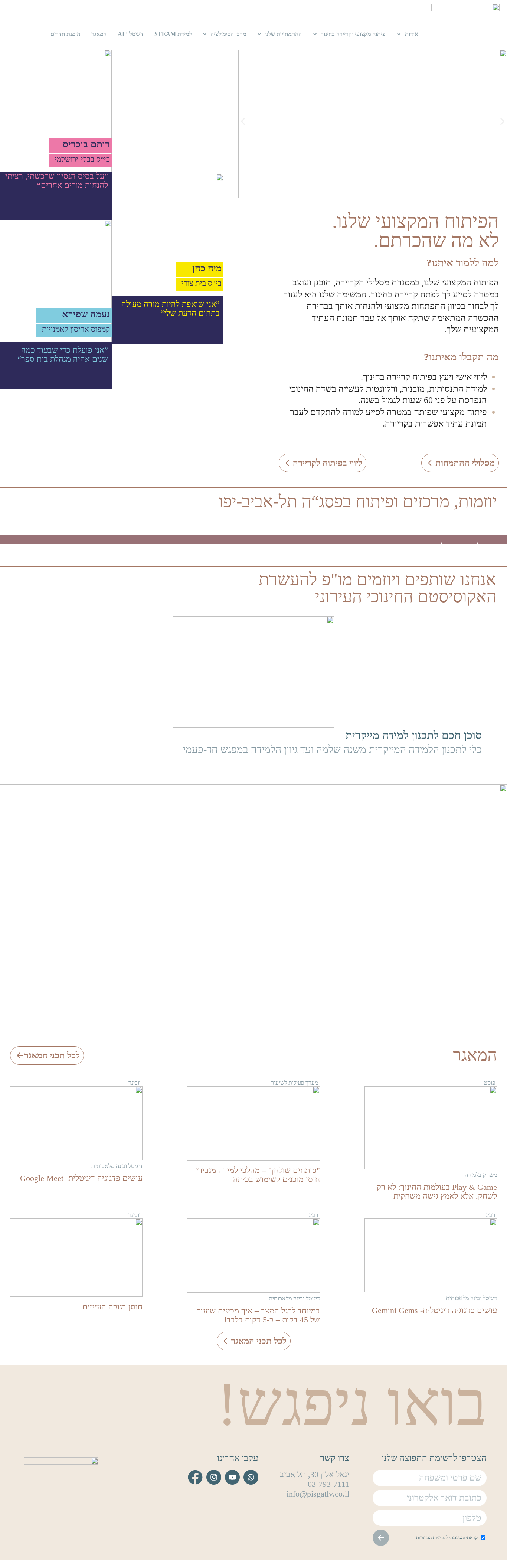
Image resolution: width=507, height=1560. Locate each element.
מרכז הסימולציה (228, 34)
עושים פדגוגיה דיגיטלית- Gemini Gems (434, 1310)
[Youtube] (232, 1477)
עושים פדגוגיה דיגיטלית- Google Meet (81, 1178)
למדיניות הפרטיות (432, 1537)
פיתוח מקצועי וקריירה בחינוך (353, 34)
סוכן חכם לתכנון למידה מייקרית (414, 735)
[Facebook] (195, 1477)
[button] (243, 121)
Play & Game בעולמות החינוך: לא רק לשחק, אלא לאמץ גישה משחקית (437, 1191)
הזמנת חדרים (65, 34)
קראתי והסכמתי (447, 1537)
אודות (411, 34)
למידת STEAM (173, 34)
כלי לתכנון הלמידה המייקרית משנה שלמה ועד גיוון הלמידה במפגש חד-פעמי (332, 749)
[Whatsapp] (250, 1477)
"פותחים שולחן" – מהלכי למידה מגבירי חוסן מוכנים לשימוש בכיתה (258, 1175)
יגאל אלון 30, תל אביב (314, 1474)
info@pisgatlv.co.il (318, 1493)
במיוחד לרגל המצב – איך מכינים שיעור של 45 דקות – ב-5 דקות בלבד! (258, 1315)
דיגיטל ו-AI (130, 34)
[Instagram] (213, 1477)
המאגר (99, 34)
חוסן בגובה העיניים (112, 1306)
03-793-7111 (328, 1484)
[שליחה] (381, 1538)
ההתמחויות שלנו (283, 34)
